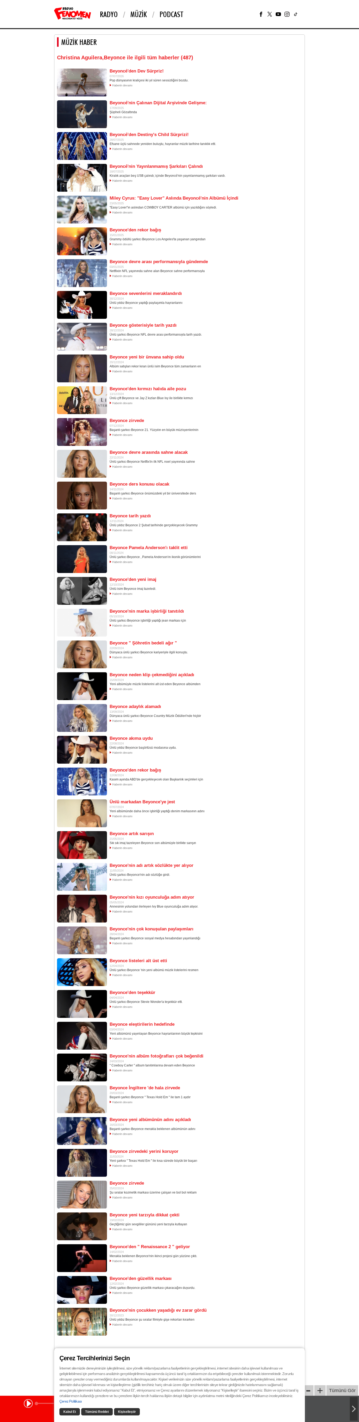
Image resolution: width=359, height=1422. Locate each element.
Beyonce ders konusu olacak (139, 484)
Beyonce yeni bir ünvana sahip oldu (147, 357)
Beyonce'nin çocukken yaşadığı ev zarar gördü (158, 1310)
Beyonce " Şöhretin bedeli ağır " (143, 642)
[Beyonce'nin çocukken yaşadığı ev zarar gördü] (82, 1321)
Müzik (138, 14)
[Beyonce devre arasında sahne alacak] (82, 463)
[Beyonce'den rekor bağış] (82, 241)
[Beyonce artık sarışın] (82, 845)
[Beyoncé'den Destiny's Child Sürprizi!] (82, 146)
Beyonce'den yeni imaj (133, 579)
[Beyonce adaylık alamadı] (82, 718)
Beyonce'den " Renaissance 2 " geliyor (150, 1246)
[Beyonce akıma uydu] (82, 749)
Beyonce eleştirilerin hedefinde (142, 1024)
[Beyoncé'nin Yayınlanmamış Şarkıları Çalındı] (82, 177)
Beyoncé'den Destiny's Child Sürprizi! (149, 134)
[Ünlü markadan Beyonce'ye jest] (82, 813)
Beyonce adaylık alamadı (135, 706)
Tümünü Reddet (97, 1412)
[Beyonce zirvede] (82, 432)
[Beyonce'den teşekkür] (82, 1004)
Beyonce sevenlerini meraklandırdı (146, 293)
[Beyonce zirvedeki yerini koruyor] (82, 1162)
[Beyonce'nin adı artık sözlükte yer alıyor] (82, 876)
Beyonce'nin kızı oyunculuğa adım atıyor (152, 897)
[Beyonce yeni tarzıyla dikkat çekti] (82, 1226)
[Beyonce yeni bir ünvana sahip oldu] (82, 368)
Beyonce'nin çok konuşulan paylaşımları (151, 928)
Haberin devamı (122, 85)
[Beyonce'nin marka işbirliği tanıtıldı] (82, 622)
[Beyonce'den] (82, 1258)
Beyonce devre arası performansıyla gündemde (159, 261)
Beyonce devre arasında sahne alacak (149, 452)
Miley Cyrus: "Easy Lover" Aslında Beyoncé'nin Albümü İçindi (174, 198)
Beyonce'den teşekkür (132, 992)
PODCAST (171, 14)
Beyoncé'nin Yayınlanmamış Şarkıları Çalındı (156, 166)
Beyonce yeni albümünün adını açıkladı (150, 1119)
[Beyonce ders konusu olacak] (82, 495)
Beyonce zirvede (127, 420)
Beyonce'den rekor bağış (135, 229)
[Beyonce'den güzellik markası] (82, 1289)
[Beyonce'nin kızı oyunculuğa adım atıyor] (82, 908)
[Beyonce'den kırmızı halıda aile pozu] (82, 400)
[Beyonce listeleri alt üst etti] (82, 972)
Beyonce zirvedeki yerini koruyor (144, 1151)
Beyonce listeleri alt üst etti (138, 960)
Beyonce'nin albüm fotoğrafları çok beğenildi (156, 1056)
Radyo (109, 14)
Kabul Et (69, 1412)
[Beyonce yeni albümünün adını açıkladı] (82, 1131)
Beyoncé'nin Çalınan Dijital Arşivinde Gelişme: (158, 102)
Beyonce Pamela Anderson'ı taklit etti (149, 547)
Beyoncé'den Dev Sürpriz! (137, 71)
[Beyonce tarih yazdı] (82, 527)
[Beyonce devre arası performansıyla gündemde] (82, 273)
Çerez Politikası (70, 1401)
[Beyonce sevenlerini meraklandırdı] (82, 304)
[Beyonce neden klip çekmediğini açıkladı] (82, 686)
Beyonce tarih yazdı (130, 515)
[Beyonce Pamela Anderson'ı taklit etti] (82, 559)
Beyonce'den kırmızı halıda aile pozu (148, 388)
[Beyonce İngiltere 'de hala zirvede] (82, 1099)
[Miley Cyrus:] (82, 209)
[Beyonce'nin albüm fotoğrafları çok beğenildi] (82, 1067)
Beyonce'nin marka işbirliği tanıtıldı (147, 611)
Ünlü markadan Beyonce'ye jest (142, 801)
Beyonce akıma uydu (131, 738)
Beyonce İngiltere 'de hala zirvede (145, 1087)
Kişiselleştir (127, 1412)
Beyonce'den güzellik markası (141, 1278)
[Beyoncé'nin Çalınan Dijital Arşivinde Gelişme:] (82, 114)
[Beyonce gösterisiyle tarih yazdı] (82, 336)
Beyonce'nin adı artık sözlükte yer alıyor (151, 865)
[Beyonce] (82, 654)
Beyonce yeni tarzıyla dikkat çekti (145, 1214)
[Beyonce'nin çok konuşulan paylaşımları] (82, 940)
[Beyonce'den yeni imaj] (82, 590)
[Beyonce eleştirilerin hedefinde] (82, 1035)
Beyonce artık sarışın (132, 833)
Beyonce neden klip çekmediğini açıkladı (152, 674)
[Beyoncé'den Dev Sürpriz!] (82, 82)
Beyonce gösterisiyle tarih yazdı (143, 325)
